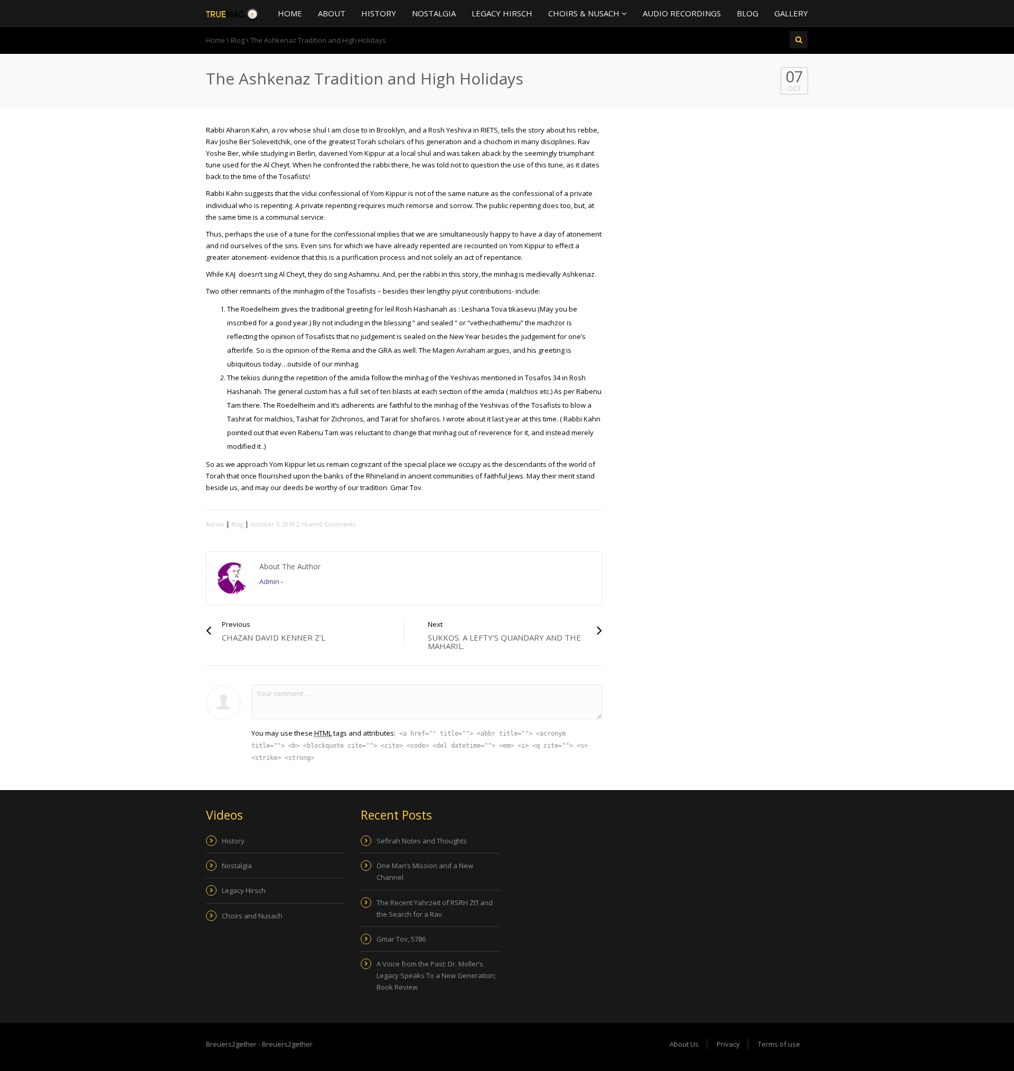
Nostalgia (434, 13)
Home (290, 13)
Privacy (728, 1044)
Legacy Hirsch (502, 13)
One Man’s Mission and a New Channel (425, 871)
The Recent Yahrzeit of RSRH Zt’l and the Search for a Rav (435, 908)
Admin (215, 524)
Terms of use (779, 1044)
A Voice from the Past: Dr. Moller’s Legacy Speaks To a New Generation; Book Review (436, 975)
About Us (684, 1044)
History (378, 13)
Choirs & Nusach (585, 13)
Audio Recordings (682, 13)
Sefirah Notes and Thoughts (422, 840)
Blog (747, 13)
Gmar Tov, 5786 (401, 939)
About (331, 13)
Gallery (791, 13)
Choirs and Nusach (252, 915)
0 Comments (337, 524)
